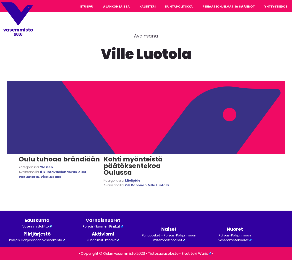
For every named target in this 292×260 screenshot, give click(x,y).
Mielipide (132, 180)
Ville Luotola (51, 176)
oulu (82, 172)
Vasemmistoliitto (35, 226)
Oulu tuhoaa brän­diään (59, 159)
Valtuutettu (29, 176)
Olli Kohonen (136, 185)
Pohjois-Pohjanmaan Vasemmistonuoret (234, 237)
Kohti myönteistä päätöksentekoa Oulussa (133, 166)
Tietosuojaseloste (163, 253)
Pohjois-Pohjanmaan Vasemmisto (35, 240)
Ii (41, 172)
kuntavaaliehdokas (60, 172)
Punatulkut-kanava (102, 240)
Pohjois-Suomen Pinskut (101, 226)
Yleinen (46, 167)
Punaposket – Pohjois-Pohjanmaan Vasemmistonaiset (169, 237)
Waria (203, 253)
